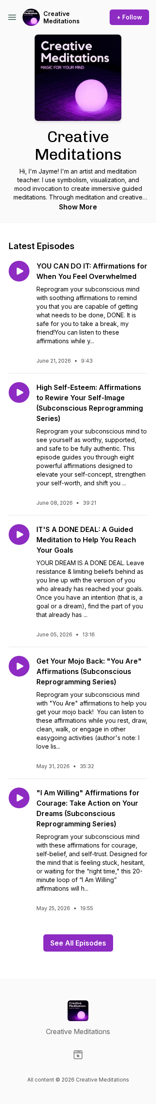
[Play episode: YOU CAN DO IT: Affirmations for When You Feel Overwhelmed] (19, 271)
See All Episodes (78, 943)
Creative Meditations (61, 17)
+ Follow (129, 17)
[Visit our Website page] (78, 1054)
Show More (78, 206)
